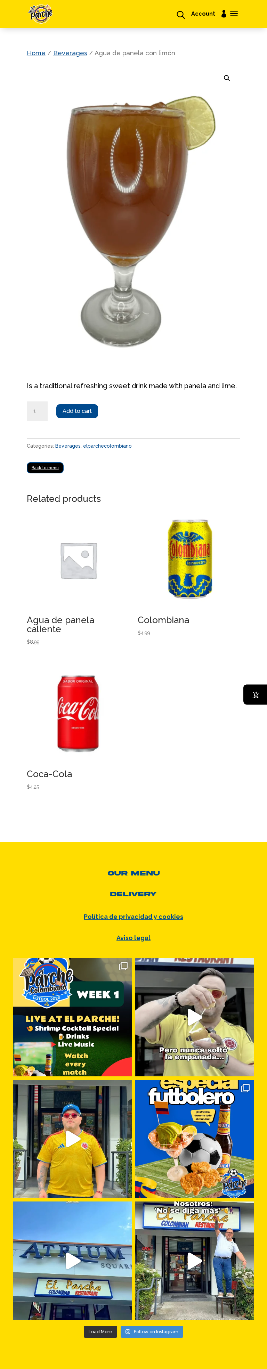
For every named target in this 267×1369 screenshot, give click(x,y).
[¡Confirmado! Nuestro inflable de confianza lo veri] (194, 1260)
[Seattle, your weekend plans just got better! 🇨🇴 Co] (72, 1260)
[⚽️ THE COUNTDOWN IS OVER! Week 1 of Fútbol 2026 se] (72, 1017)
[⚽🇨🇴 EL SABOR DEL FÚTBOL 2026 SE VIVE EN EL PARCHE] (194, 1139)
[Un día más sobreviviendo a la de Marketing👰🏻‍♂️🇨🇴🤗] (194, 1017)
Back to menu (45, 467)
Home (36, 53)
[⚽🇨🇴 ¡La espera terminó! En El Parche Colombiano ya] (72, 1139)
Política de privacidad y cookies (133, 916)
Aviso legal (133, 938)
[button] (227, 78)
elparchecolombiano (107, 446)
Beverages (70, 53)
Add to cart (77, 411)
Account (203, 14)
